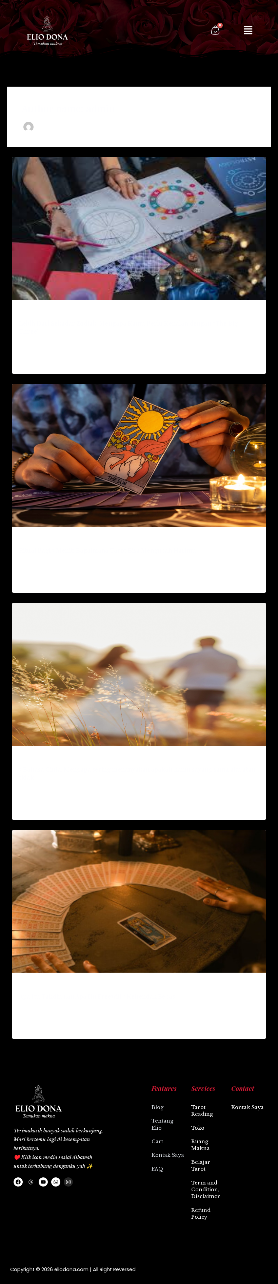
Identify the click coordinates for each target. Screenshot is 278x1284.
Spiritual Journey (36, 984)
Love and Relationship (41, 757)
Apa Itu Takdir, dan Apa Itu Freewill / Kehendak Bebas (97, 996)
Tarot (25, 538)
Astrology (29, 311)
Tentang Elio (162, 1124)
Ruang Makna (200, 1144)
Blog (157, 1107)
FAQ (157, 1169)
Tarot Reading (202, 1110)
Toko (197, 1128)
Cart (157, 1141)
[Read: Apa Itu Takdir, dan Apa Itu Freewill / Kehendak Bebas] (139, 900)
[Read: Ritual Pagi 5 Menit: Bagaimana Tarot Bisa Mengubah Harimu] (139, 454)
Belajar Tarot (200, 1165)
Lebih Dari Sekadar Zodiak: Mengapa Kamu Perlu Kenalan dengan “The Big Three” (128, 327)
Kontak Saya (168, 1155)
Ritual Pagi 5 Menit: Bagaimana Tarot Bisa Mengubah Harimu (107, 550)
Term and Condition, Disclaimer (205, 1190)
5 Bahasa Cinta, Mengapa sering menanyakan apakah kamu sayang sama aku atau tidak (137, 773)
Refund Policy (201, 1213)
